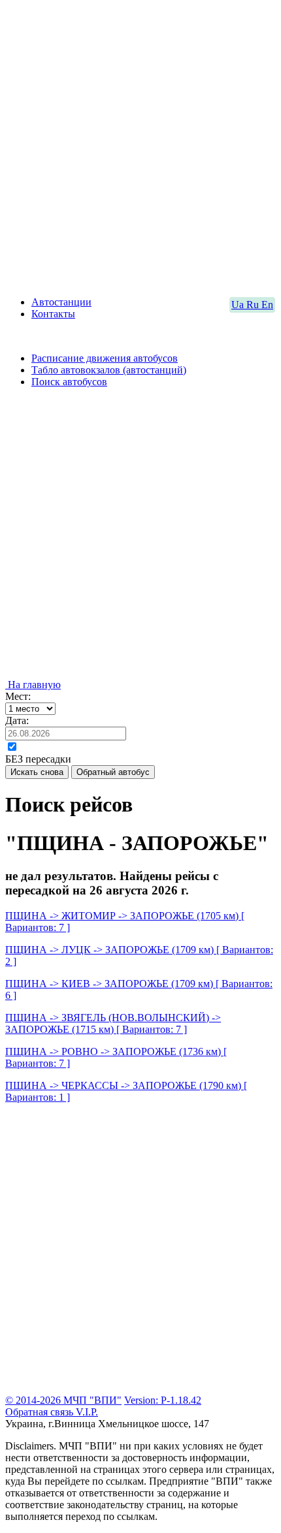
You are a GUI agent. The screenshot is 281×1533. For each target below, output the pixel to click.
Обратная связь (40, 1411)
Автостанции (61, 302)
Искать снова (36, 772)
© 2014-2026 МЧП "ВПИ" (63, 1400)
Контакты (53, 313)
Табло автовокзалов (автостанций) (108, 369)
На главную (33, 684)
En (267, 304)
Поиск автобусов (69, 381)
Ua (238, 304)
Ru (253, 304)
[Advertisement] (140, 145)
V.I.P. (87, 1411)
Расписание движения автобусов (104, 358)
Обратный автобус (113, 772)
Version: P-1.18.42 (162, 1400)
